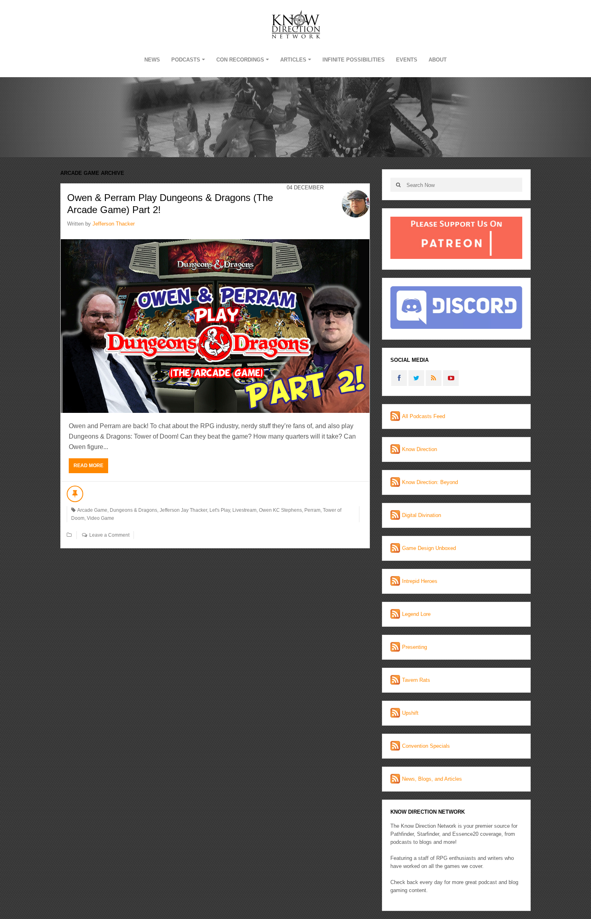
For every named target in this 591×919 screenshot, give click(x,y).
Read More (88, 465)
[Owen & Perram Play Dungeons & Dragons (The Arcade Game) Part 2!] (215, 326)
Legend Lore (416, 614)
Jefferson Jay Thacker (183, 510)
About (438, 60)
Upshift (410, 713)
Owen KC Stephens (280, 510)
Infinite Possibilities (353, 60)
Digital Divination (421, 515)
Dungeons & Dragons (133, 510)
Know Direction (419, 449)
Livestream (244, 510)
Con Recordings (240, 60)
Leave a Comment (109, 535)
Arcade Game (92, 510)
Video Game (100, 518)
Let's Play (219, 510)
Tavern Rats (416, 680)
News (152, 60)
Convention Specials (426, 746)
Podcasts (185, 60)
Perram (312, 510)
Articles (293, 60)
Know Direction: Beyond (430, 482)
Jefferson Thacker (113, 224)
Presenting (414, 647)
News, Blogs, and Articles (432, 779)
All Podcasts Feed (423, 416)
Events (406, 60)
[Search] (398, 185)
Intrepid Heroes (419, 581)
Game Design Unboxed (429, 548)
